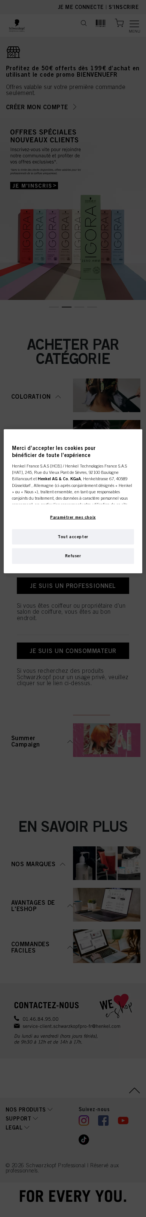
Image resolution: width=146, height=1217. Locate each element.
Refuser (73, 555)
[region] (73, 501)
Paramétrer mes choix (72, 516)
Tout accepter (73, 536)
